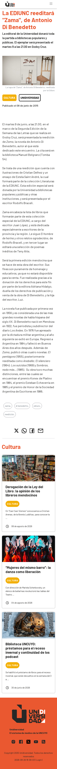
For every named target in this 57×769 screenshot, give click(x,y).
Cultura (9, 97)
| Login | (39, 759)
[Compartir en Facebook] (32, 430)
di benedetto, (22, 405)
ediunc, (37, 405)
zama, (8, 405)
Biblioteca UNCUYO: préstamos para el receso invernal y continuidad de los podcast (28, 650)
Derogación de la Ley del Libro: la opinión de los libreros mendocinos (24, 491)
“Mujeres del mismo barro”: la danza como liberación (28, 569)
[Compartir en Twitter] (16, 430)
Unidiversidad (29, 97)
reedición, (9, 414)
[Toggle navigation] (51, 3)
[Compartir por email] (40, 430)
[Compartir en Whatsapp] (24, 431)
